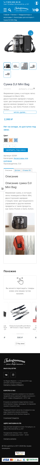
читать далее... (20, 112)
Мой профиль (36, 3)
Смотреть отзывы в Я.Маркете (14, 385)
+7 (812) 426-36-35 (12, 2)
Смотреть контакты (10, 439)
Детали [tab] (17, 170)
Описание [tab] (8, 170)
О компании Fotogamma (11, 418)
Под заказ (20, 343)
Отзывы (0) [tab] (27, 170)
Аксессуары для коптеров (23, 17)
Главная (6, 15)
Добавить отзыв (26, 89)
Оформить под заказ (16, 150)
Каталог (14, 15)
